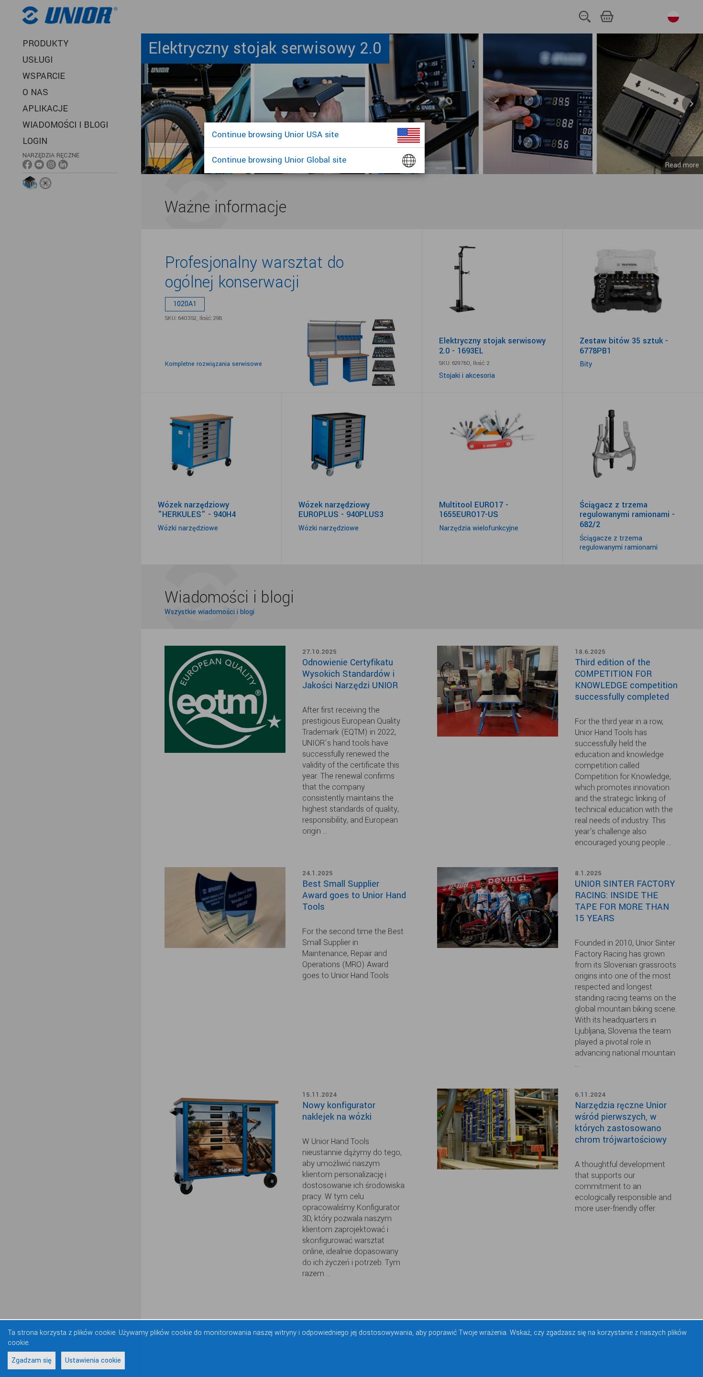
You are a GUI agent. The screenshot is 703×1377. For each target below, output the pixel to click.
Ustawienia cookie (93, 1360)
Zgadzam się (31, 1360)
